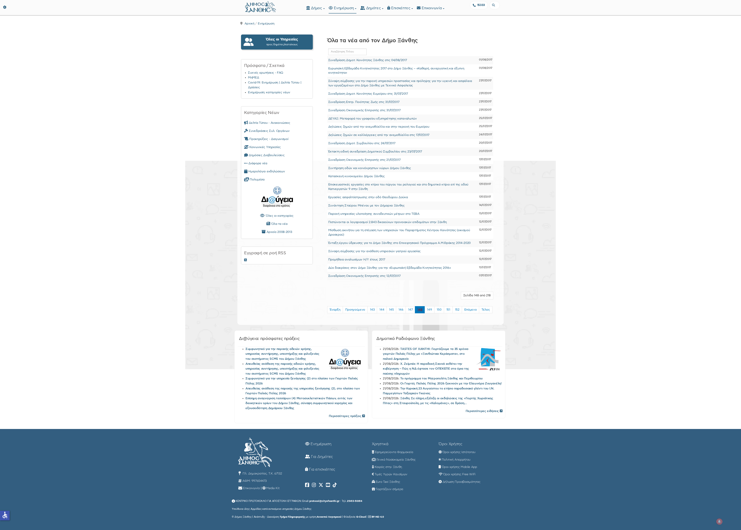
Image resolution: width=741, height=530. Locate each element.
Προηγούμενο (355, 309)
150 (439, 309)
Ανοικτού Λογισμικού (329, 517)
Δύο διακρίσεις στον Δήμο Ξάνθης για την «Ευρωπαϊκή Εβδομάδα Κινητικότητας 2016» (389, 267)
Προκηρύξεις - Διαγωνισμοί (268, 139)
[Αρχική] (260, 6)
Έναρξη (335, 309)
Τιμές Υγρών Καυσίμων (391, 474)
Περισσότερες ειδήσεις (483, 411)
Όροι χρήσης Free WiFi (459, 474)
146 (400, 309)
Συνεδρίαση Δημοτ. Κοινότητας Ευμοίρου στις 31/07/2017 (368, 93)
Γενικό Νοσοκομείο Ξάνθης (396, 459)
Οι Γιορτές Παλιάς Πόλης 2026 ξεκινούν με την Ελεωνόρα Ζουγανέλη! (451, 383)
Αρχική (249, 23)
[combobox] (494, 5)
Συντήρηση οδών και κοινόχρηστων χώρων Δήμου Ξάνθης (369, 168)
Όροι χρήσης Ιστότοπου (458, 452)
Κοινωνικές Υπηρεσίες (265, 147)
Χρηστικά (380, 444)
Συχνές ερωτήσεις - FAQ (265, 72)
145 (391, 309)
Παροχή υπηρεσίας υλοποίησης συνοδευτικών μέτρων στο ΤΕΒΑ (374, 213)
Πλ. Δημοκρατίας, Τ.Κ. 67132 (262, 473)
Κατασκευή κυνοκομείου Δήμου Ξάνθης (356, 176)
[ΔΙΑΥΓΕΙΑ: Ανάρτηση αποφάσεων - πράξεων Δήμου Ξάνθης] (277, 197)
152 (457, 309)
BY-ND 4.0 (378, 517)
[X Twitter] (321, 485)
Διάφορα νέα (257, 163)
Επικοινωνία (432, 8)
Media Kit (272, 488)
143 (372, 309)
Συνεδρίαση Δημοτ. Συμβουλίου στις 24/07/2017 (361, 143)
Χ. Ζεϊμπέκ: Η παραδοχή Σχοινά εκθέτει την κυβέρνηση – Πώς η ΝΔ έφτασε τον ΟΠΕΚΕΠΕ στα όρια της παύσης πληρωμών (426, 368)
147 (410, 309)
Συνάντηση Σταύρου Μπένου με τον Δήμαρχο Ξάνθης (366, 205)
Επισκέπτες (401, 8)
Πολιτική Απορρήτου (456, 459)
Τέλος (485, 309)
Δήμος (317, 8)
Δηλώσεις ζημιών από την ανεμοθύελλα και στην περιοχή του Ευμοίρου (378, 126)
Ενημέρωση (344, 8)
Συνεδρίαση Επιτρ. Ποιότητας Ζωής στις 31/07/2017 (363, 102)
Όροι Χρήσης (450, 444)
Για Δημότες (321, 457)
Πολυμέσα (257, 179)
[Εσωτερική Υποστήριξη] (5, 6)
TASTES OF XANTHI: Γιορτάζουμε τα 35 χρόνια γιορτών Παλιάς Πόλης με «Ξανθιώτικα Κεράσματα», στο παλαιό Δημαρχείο (425, 353)
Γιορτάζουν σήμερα (389, 489)
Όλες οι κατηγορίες (279, 215)
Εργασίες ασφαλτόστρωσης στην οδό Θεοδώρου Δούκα (368, 197)
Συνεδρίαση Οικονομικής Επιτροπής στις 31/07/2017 (364, 110)
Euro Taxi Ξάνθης (388, 481)
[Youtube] (328, 485)
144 (381, 309)
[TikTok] (335, 485)
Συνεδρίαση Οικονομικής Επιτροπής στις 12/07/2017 (364, 275)
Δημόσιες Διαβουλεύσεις (266, 155)
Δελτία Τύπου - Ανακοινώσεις (269, 122)
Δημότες (374, 8)
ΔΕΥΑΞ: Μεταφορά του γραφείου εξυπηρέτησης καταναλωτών (372, 118)
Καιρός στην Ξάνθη (388, 466)
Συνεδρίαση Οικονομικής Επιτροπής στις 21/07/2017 (364, 159)
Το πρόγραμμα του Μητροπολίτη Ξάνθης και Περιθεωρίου (441, 378)
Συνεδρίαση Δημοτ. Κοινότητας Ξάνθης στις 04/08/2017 (367, 60)
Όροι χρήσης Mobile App (459, 466)
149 (429, 309)
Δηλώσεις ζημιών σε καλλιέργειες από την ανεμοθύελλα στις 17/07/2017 (379, 135)
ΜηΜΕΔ (253, 77)
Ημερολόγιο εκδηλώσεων (266, 171)
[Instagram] (314, 485)
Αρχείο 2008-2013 (279, 231)
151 (448, 309)
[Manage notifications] (719, 521)
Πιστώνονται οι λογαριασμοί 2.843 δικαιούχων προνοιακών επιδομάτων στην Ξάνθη (387, 222)
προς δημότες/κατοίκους (282, 42)
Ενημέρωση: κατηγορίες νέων (269, 92)
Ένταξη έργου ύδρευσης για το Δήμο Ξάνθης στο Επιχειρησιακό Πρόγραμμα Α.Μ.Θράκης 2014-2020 (399, 242)
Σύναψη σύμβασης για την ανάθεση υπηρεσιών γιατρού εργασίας (374, 251)
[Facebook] (307, 485)
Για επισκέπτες (321, 469)
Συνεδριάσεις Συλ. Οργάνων (268, 130)
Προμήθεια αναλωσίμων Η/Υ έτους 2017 (356, 259)
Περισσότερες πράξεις (345, 416)
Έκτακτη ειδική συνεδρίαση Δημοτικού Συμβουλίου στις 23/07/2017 (375, 151)
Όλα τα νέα (278, 223)
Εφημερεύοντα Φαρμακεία (394, 452)
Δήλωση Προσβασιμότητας (461, 481)
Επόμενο (470, 309)
